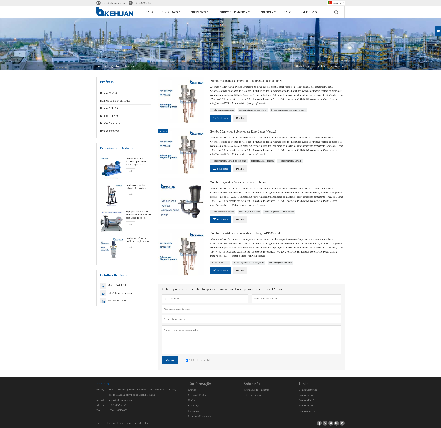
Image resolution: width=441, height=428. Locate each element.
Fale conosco (311, 12)
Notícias (192, 400)
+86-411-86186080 (117, 300)
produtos (198, 12)
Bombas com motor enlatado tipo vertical (136, 186)
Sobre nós (170, 12)
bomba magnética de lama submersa (279, 211)
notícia (267, 12)
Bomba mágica (306, 395)
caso (287, 12)
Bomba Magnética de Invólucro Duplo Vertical (138, 240)
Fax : (98, 410)
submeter (169, 360)
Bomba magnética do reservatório (252, 110)
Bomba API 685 (109, 108)
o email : (100, 400)
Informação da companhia (256, 390)
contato (102, 383)
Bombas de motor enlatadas (115, 100)
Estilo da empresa (252, 395)
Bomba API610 (306, 400)
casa (149, 12)
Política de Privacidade (199, 416)
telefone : (101, 405)
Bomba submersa (109, 130)
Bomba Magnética (110, 93)
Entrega (192, 390)
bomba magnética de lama (249, 211)
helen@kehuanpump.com (113, 3)
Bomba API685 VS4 (220, 262)
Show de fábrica (233, 12)
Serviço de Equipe (197, 395)
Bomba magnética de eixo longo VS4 (249, 262)
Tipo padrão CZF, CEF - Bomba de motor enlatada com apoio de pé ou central (138, 214)
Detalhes (240, 118)
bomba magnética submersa (223, 110)
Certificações (194, 405)
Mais (131, 171)
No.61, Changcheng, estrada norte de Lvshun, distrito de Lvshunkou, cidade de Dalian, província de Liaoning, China (142, 392)
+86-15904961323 (142, 3)
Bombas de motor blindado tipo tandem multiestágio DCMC (136, 161)
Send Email (220, 117)
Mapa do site (194, 411)
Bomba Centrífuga (110, 123)
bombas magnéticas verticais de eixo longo (229, 161)
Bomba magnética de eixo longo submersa (288, 110)
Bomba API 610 (109, 115)
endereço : (101, 389)
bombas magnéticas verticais (290, 161)
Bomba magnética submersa (280, 262)
